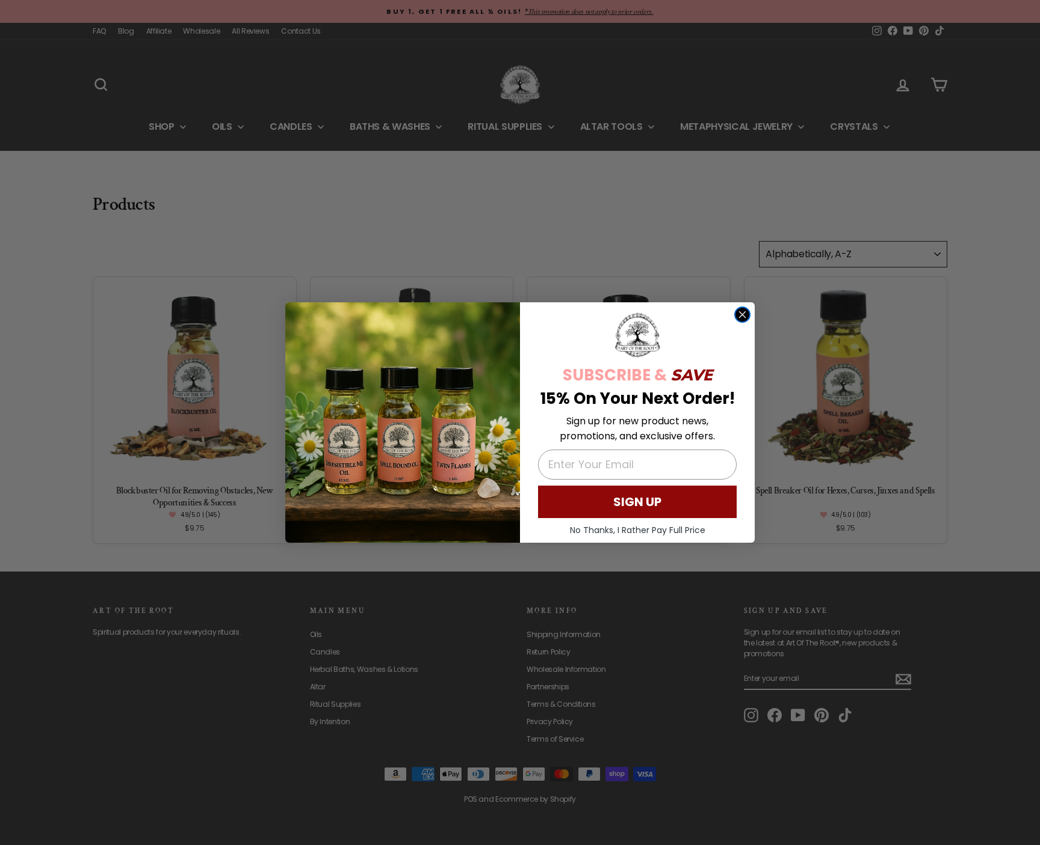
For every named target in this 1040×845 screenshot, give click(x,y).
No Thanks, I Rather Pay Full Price (637, 530)
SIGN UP (637, 501)
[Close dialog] (742, 314)
